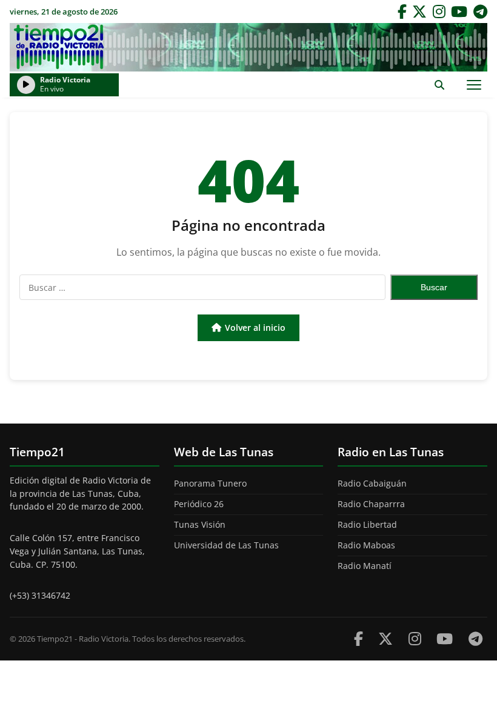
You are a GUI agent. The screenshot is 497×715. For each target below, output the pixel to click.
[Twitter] (419, 11)
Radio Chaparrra (371, 504)
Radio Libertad (367, 524)
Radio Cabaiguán (372, 483)
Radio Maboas (366, 545)
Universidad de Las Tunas (226, 545)
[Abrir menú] (473, 84)
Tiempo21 (248, 47)
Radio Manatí (365, 565)
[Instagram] (439, 11)
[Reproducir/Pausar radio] (26, 85)
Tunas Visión (199, 524)
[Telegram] (480, 11)
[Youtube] (445, 638)
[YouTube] (459, 11)
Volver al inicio (255, 327)
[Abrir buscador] (439, 85)
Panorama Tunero (210, 483)
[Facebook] (402, 11)
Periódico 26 (199, 504)
